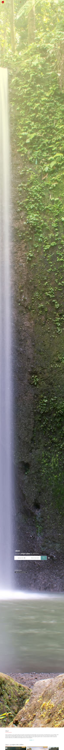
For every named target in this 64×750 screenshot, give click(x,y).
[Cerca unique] (44, 558)
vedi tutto (31, 740)
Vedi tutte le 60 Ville (21, 572)
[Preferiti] (6, 748)
